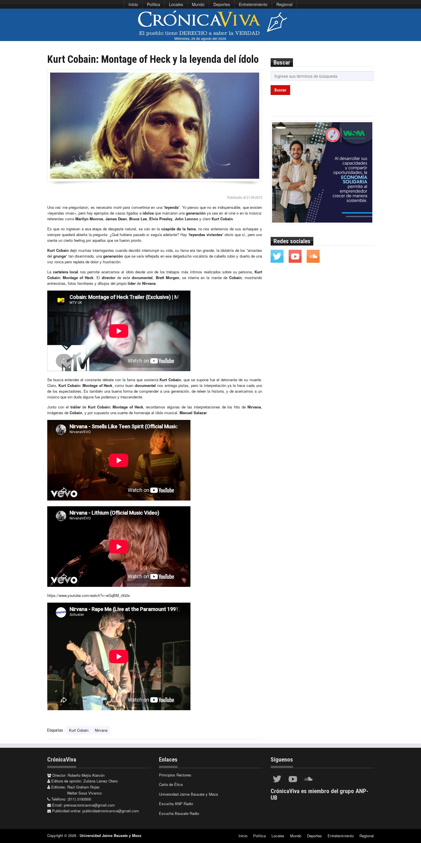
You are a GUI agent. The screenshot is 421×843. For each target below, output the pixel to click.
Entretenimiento (253, 4)
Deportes (221, 4)
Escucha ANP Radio (176, 803)
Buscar (280, 90)
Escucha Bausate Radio (179, 813)
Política (153, 4)
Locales (176, 4)
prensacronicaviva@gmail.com (89, 805)
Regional (284, 4)
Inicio (133, 4)
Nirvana (101, 730)
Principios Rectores (175, 775)
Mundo (198, 4)
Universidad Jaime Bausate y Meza (188, 794)
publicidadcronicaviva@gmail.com (110, 810)
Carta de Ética (171, 784)
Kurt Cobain (78, 730)
